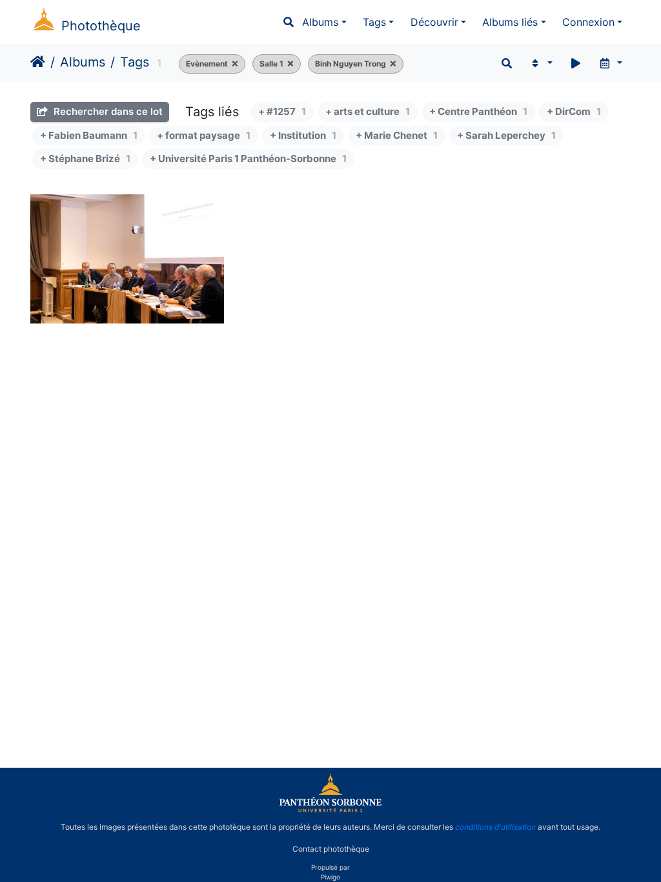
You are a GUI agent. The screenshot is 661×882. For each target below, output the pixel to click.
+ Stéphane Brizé (85, 158)
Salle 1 (271, 63)
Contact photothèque (330, 849)
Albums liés (510, 21)
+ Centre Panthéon (478, 111)
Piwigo (330, 877)
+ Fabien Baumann (88, 135)
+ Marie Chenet (397, 135)
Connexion (588, 21)
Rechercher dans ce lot (107, 111)
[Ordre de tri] (540, 63)
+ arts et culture (367, 111)
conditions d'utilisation (495, 827)
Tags (374, 21)
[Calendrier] (610, 63)
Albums (320, 21)
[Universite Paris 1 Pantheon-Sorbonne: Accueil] (330, 810)
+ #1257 (282, 111)
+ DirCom (574, 111)
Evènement (207, 63)
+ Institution (303, 135)
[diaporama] (576, 63)
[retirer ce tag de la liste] (233, 64)
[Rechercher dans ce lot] (506, 63)
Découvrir (434, 21)
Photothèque (101, 26)
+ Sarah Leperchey (506, 135)
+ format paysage (203, 135)
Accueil (37, 62)
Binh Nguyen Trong (350, 63)
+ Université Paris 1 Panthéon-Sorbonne (248, 158)
